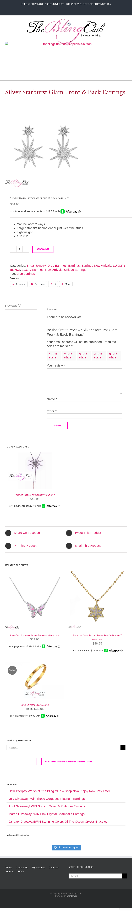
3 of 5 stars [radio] (83, 356)
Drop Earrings (57, 265)
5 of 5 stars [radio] (113, 356)
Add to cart (43, 249)
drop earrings (26, 273)
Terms (8, 867)
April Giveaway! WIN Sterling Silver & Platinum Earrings (47, 806)
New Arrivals (53, 269)
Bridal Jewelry (36, 265)
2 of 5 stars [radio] (68, 356)
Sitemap (9, 871)
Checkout (54, 867)
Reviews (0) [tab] (13, 305)
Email (52, 411)
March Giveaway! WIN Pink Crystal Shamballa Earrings (47, 814)
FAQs (21, 871)
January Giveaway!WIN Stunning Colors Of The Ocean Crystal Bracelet (58, 821)
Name (52, 399)
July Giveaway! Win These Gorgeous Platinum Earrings (47, 798)
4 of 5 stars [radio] (98, 356)
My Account (38, 867)
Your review (56, 365)
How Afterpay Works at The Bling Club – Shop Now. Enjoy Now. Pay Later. (60, 791)
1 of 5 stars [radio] (53, 356)
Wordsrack (72, 896)
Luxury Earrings (32, 269)
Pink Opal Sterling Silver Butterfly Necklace (34, 635)
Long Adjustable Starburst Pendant (35, 495)
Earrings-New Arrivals (96, 265)
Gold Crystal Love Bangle (35, 704)
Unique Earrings (75, 269)
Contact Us (22, 867)
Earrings (74, 265)
